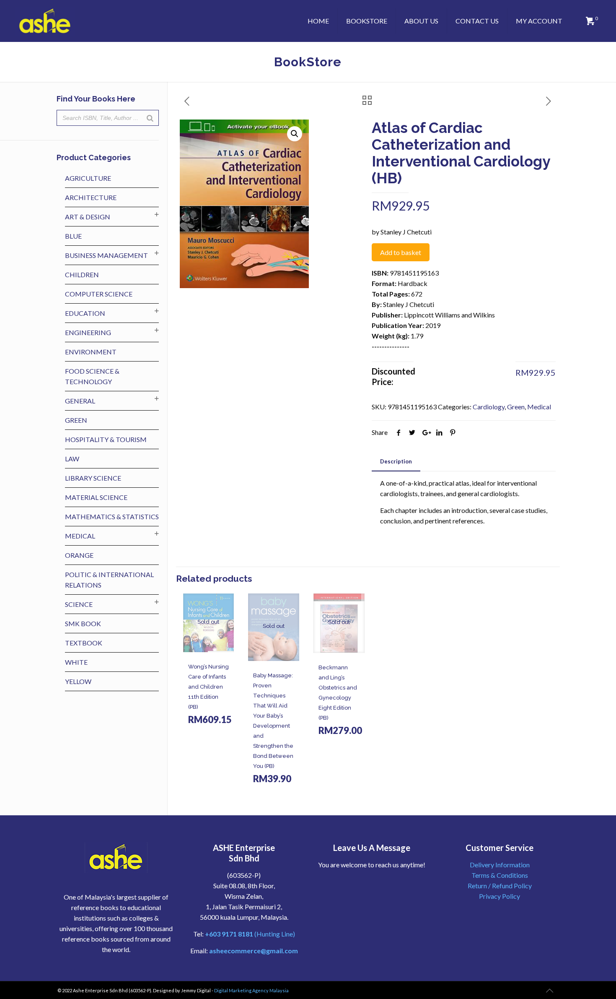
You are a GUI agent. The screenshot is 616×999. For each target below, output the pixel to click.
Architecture (90, 197)
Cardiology (489, 407)
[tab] (396, 461)
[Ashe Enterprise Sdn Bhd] (45, 21)
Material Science (96, 497)
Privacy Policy (499, 896)
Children (82, 274)
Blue (73, 236)
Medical (539, 407)
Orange (79, 555)
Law (72, 459)
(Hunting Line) (250, 934)
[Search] (150, 117)
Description (396, 461)
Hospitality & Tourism (106, 439)
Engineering (88, 332)
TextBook (83, 643)
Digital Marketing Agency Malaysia (251, 990)
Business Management (106, 255)
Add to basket (400, 252)
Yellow (78, 681)
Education (85, 313)
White (76, 662)
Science (79, 604)
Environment (90, 352)
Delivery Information (500, 865)
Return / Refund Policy (500, 886)
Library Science (93, 478)
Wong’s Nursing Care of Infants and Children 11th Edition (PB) (208, 686)
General (80, 401)
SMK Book (83, 623)
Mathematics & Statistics (112, 516)
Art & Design (87, 217)
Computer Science (98, 294)
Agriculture (88, 178)
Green (516, 407)
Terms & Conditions (499, 875)
